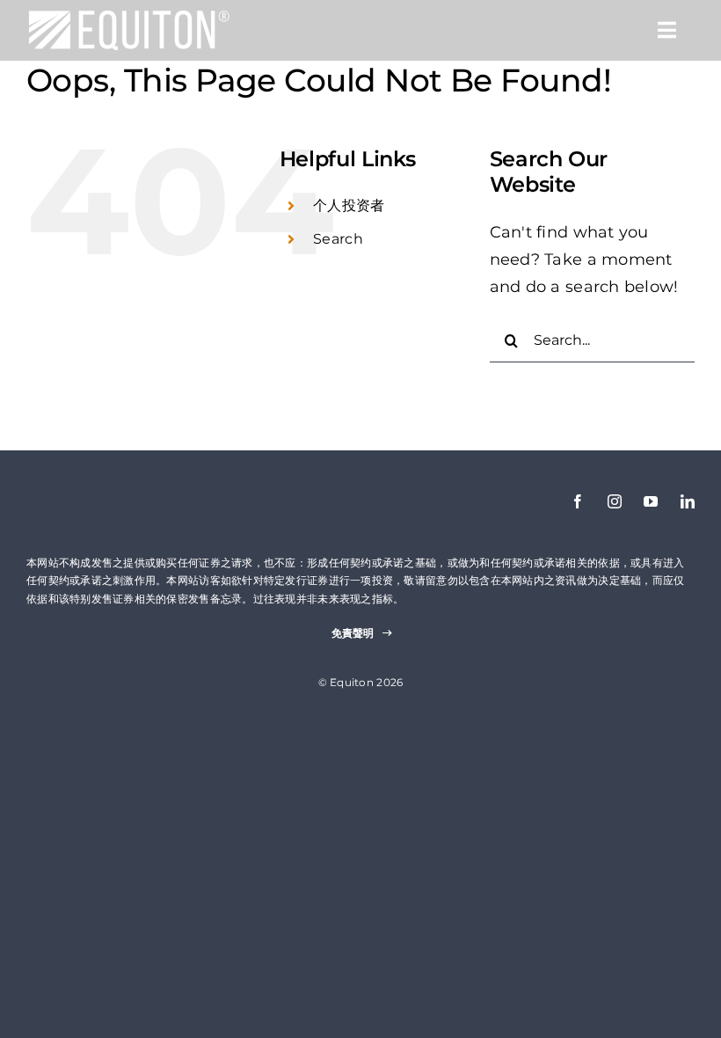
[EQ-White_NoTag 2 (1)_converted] (128, 16)
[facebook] (578, 501)
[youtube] (651, 501)
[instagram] (615, 501)
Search (338, 238)
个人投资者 (348, 205)
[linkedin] (688, 501)
